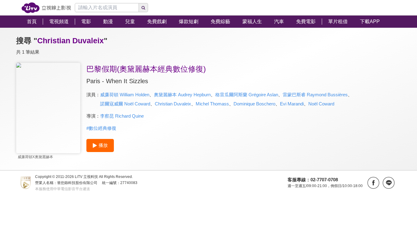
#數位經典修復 (101, 128)
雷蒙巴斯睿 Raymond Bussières (315, 94)
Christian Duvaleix (173, 103)
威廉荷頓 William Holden (124, 94)
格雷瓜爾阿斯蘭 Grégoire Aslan (246, 94)
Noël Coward (321, 103)
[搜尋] (143, 7)
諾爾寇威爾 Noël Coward (125, 103)
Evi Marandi (292, 103)
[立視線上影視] (46, 7)
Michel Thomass (212, 103)
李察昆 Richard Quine (122, 116)
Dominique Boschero (254, 103)
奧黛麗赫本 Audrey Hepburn (182, 94)
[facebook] (373, 183)
